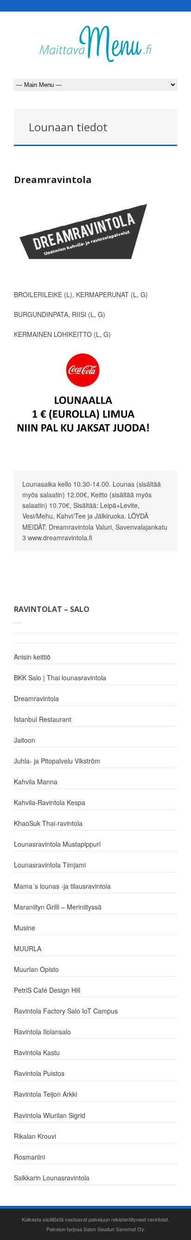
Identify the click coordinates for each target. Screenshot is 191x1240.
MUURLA (27, 948)
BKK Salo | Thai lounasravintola (60, 677)
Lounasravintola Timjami (50, 864)
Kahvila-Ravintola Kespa (49, 802)
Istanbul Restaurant (42, 719)
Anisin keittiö (32, 656)
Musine (24, 927)
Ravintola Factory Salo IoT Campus (66, 1010)
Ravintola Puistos (39, 1073)
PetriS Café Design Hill (47, 990)
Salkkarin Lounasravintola (51, 1177)
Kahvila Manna (35, 781)
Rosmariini (29, 1156)
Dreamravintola (53, 179)
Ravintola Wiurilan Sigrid (49, 1115)
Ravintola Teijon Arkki (45, 1094)
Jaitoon (24, 740)
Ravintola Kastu (37, 1052)
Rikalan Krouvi (35, 1136)
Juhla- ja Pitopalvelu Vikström (57, 760)
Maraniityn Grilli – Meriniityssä (58, 906)
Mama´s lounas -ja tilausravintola (62, 886)
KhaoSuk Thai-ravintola (48, 823)
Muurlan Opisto (36, 969)
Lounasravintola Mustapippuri (57, 844)
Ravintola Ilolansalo (42, 1031)
